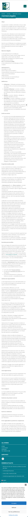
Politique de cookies (13, 515)
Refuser (14, 507)
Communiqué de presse (8, 470)
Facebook (3, 459)
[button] (25, 484)
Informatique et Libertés (11, 254)
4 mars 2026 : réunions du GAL (9, 473)
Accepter (14, 503)
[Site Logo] (6, 6)
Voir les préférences (14, 512)
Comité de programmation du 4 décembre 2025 (13, 476)
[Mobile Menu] (25, 6)
